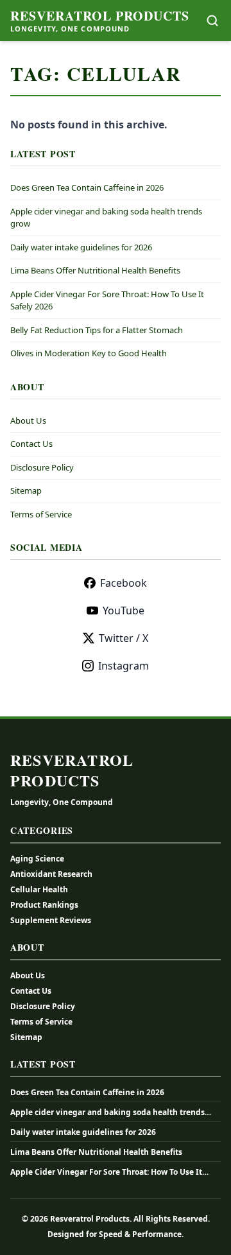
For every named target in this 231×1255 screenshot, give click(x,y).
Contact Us (31, 443)
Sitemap (26, 490)
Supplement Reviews (50, 920)
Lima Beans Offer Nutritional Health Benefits (95, 270)
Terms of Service (41, 514)
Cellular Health (39, 889)
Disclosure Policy (42, 467)
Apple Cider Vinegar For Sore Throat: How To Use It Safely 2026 (106, 1172)
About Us (28, 420)
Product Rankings (44, 904)
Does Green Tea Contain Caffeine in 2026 (87, 187)
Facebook (123, 583)
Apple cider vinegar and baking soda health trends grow (107, 1112)
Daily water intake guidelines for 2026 (81, 247)
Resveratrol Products (99, 16)
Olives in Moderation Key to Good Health (88, 353)
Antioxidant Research (51, 874)
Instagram (123, 666)
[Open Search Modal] (212, 20)
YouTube (123, 610)
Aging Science (37, 858)
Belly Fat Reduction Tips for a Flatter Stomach (96, 330)
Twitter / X (123, 638)
